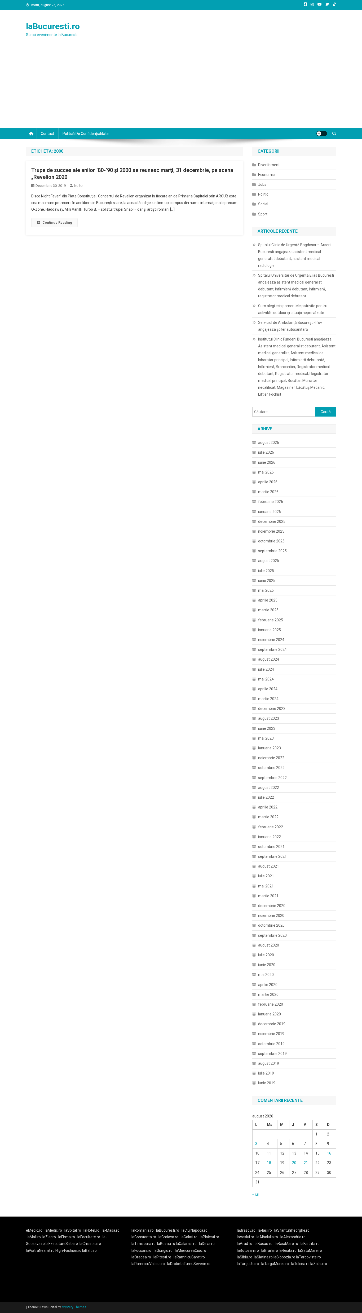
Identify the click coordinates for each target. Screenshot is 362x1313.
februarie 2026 (270, 501)
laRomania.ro (142, 1230)
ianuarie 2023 (269, 748)
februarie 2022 (270, 827)
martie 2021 (268, 896)
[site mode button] (321, 133)
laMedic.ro (54, 1230)
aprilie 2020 (267, 985)
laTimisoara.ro (143, 1243)
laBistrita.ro (310, 1243)
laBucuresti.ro (53, 26)
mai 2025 (266, 590)
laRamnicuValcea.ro (148, 1264)
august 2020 (268, 945)
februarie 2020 (270, 1004)
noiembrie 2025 (271, 531)
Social (263, 204)
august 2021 (268, 866)
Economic (266, 175)
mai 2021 (266, 886)
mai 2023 (266, 738)
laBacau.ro (263, 1243)
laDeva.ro (207, 1243)
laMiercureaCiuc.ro (190, 1250)
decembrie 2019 (271, 1024)
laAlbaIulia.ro (267, 1237)
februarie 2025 (270, 620)
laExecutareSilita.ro (62, 1243)
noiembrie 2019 (271, 1034)
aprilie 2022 (267, 807)
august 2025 (268, 561)
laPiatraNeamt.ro (40, 1250)
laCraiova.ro (168, 1237)
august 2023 (268, 718)
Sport (262, 214)
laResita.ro (288, 1250)
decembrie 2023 (271, 708)
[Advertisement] (181, 88)
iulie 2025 (266, 571)
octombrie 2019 (271, 1044)
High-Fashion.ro (68, 1250)
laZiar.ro (49, 1237)
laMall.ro (34, 1237)
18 (269, 1163)
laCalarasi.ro (186, 1243)
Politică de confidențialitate (86, 133)
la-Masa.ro (111, 1230)
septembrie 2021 (272, 856)
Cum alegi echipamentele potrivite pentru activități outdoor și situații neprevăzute (292, 309)
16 (329, 1153)
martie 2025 (268, 610)
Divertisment (269, 165)
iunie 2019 (266, 1083)
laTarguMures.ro (275, 1264)
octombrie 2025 (271, 541)
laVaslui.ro (247, 1237)
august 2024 (268, 659)
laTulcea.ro (300, 1264)
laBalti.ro (89, 1250)
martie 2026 (268, 492)
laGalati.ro (189, 1237)
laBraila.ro (269, 1250)
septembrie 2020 (272, 935)
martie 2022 (268, 817)
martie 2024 (268, 699)
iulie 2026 (266, 452)
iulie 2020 (266, 955)
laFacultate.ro (88, 1237)
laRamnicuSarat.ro (189, 1257)
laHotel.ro (91, 1230)
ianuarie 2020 (269, 1014)
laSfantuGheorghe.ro (292, 1230)
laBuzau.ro (166, 1243)
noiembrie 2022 (271, 758)
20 (294, 1163)
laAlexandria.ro (293, 1237)
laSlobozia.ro (284, 1257)
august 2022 (268, 787)
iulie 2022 (266, 797)
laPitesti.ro (162, 1257)
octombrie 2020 (271, 925)
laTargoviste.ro (308, 1257)
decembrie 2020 (271, 906)
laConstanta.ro (143, 1237)
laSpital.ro (72, 1230)
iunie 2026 (266, 462)
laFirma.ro (66, 1237)
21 (306, 1163)
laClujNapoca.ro (195, 1230)
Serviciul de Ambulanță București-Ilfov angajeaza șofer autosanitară (290, 325)
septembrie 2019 (272, 1053)
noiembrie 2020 (271, 915)
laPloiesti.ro (209, 1237)
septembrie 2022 (272, 778)
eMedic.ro (34, 1230)
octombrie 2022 (271, 768)
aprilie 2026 (267, 482)
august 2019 (268, 1063)
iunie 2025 (266, 580)
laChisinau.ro (90, 1243)
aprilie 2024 (267, 689)
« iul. (255, 1194)
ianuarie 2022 (269, 837)
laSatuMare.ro (310, 1250)
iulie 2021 (266, 876)
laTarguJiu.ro (249, 1264)
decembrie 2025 (271, 521)
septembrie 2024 (272, 649)
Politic (263, 194)
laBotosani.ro (248, 1250)
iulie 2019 (266, 1073)
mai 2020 (266, 974)
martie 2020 (268, 994)
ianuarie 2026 (269, 512)
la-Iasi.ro (265, 1230)
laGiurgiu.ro (164, 1250)
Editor (79, 185)
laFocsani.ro (141, 1250)
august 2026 (268, 442)
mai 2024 (266, 679)
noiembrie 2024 (271, 640)
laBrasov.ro (246, 1230)
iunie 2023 (266, 728)
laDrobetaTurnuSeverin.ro (188, 1264)
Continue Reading (57, 222)
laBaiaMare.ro (286, 1243)
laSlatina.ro (263, 1257)
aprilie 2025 (267, 600)
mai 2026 (266, 472)
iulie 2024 (266, 669)
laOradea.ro (141, 1257)
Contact (47, 133)
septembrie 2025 (272, 551)
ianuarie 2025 (269, 630)
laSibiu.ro (244, 1257)
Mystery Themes (74, 1307)
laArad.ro (244, 1243)
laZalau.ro (318, 1264)
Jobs (262, 184)
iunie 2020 (266, 965)
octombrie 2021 (271, 847)
